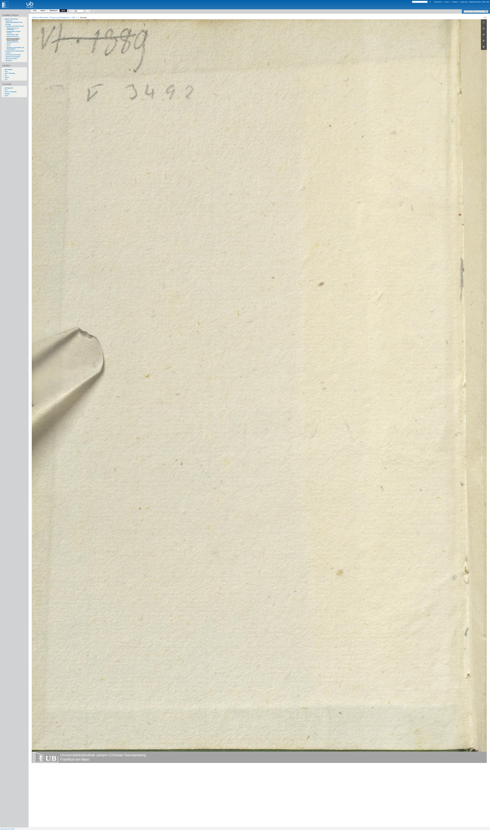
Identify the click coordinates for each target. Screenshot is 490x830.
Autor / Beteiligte (10, 73)
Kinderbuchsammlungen (13, 54)
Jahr (6, 79)
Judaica (8, 53)
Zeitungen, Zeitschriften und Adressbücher (15, 48)
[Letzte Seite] (89, 11)
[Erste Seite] (70, 11)
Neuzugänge (8, 69)
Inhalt (43, 10)
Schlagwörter (9, 88)
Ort (6, 75)
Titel (35, 10)
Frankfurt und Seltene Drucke (15, 26)
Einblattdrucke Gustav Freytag (14, 32)
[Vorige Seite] (73, 11)
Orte (6, 90)
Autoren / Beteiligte (11, 91)
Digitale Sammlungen (11, 19)
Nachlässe (9, 60)
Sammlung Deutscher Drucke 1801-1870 (13, 39)
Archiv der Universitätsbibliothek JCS (14, 21)
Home (447, 2)
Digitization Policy (475, 2)
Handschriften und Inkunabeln (15, 51)
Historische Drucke (13, 36)
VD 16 (8, 43)
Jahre (6, 95)
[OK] (430, 2)
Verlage (7, 93)
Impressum (464, 2)
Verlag (7, 77)
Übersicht (53, 10)
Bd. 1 (74, 17)
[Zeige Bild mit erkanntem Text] (93, 11)
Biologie (8, 24)
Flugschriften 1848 (12, 34)
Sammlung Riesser (13, 42)
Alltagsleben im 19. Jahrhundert (13, 28)
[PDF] (484, 41)
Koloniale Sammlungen (13, 56)
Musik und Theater (11, 58)
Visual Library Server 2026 (7, 829)
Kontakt (454, 2)
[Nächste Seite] (86, 11)
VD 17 (8, 45)
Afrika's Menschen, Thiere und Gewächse (50, 17)
